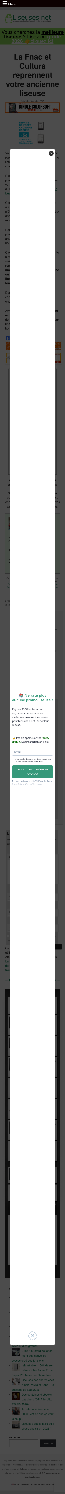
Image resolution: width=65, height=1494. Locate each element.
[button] (5, 3)
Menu (12, 4)
